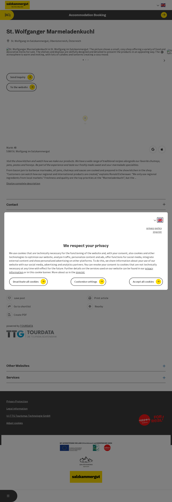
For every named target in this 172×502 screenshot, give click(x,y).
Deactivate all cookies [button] (26, 281)
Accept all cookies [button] (143, 281)
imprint (157, 232)
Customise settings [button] (85, 281)
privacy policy (154, 228)
